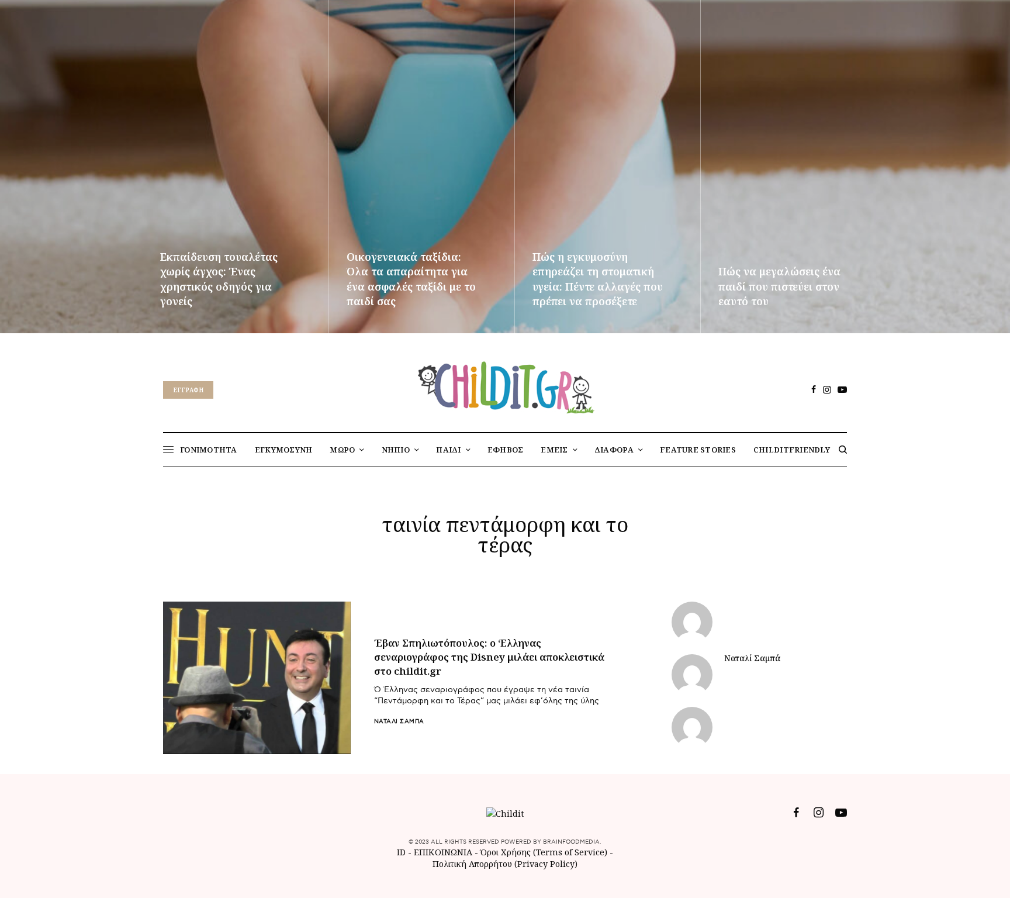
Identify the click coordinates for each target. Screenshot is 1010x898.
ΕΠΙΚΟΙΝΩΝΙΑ (444, 852)
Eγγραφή (188, 390)
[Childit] (505, 385)
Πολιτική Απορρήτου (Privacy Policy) (505, 863)
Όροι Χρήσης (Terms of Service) (543, 852)
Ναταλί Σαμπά (399, 721)
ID (401, 852)
